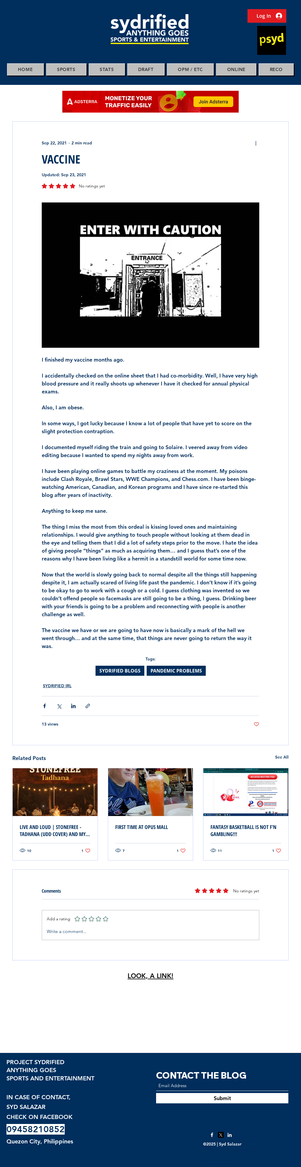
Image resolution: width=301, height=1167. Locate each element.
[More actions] (255, 142)
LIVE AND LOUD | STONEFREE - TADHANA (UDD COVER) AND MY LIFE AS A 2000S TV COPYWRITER (53, 830)
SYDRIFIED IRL (57, 685)
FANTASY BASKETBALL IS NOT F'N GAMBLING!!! (243, 830)
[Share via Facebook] (44, 706)
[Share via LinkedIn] (73, 706)
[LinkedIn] (230, 1135)
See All (282, 757)
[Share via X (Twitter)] (59, 706)
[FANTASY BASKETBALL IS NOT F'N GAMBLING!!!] (245, 792)
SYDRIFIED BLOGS (120, 670)
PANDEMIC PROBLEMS (176, 670)
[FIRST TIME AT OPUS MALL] (150, 792)
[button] (66, 69)
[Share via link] (88, 706)
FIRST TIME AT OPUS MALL (141, 826)
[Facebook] (212, 1135)
